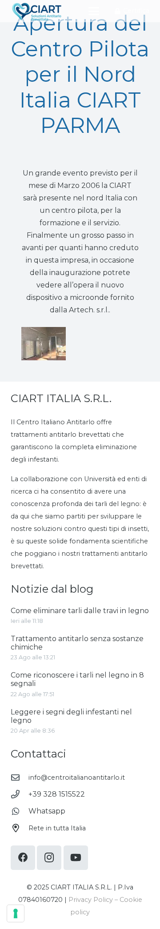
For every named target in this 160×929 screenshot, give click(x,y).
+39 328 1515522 (56, 794)
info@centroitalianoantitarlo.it (76, 777)
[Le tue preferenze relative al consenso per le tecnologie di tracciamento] (15, 913)
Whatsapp (46, 811)
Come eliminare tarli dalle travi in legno (80, 610)
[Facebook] (23, 857)
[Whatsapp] (19, 811)
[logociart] (36, 11)
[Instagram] (49, 857)
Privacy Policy (90, 900)
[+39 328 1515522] (19, 794)
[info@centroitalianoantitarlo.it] (19, 777)
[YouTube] (76, 857)
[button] (94, 11)
